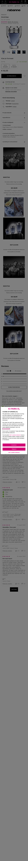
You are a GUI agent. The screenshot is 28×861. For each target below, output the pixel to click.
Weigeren (14, 449)
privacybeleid (6, 428)
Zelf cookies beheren (14, 452)
